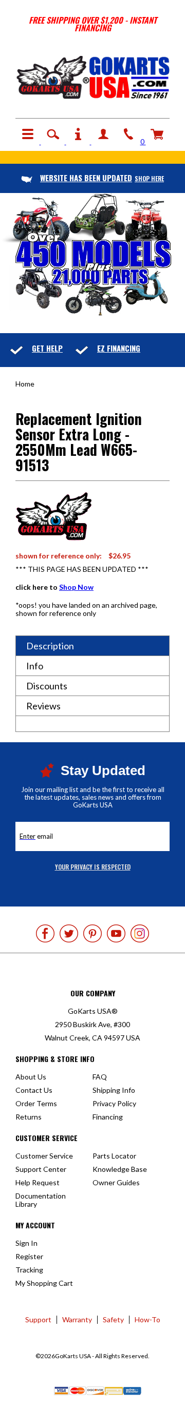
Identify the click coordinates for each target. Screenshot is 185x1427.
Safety (113, 1319)
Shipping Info (113, 1090)
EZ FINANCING (118, 348)
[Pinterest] (92, 933)
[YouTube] (116, 933)
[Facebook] (45, 933)
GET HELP (47, 348)
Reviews (43, 705)
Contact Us (33, 1090)
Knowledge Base (119, 1169)
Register (29, 1256)
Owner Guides (116, 1182)
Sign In (26, 1243)
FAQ (99, 1076)
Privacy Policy (114, 1103)
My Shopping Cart (44, 1283)
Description (50, 645)
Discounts (46, 685)
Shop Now (76, 587)
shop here (102, 178)
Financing (107, 1116)
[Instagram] (140, 933)
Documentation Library (40, 1199)
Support (38, 1319)
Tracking (29, 1269)
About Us (30, 1076)
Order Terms (36, 1103)
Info (34, 665)
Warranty (77, 1319)
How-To (147, 1319)
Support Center (40, 1169)
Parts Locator (114, 1155)
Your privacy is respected (93, 866)
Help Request (37, 1182)
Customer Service (44, 1155)
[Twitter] (69, 933)
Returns (28, 1116)
